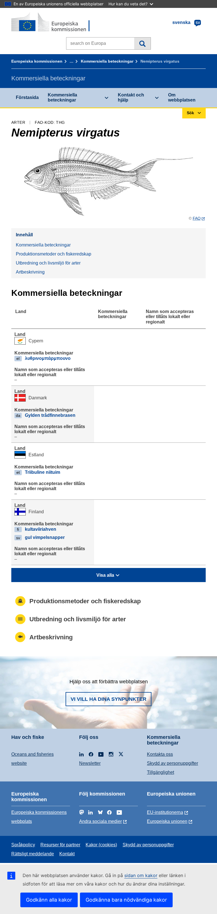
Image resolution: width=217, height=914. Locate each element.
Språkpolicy (23, 844)
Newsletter (90, 763)
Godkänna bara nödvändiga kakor (126, 900)
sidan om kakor (140, 875)
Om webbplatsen (182, 97)
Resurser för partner (60, 844)
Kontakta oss (160, 754)
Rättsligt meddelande (32, 853)
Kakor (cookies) (101, 844)
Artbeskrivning (30, 272)
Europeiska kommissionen (36, 61)
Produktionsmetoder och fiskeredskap (53, 254)
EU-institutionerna (165, 812)
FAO (197, 218)
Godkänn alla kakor (49, 900)
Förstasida (27, 97)
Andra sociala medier (100, 821)
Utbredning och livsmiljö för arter (48, 263)
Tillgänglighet (160, 772)
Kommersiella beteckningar (107, 61)
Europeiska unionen (167, 821)
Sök (142, 43)
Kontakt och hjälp (131, 97)
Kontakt (67, 853)
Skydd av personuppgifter (172, 763)
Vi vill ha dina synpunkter (108, 699)
